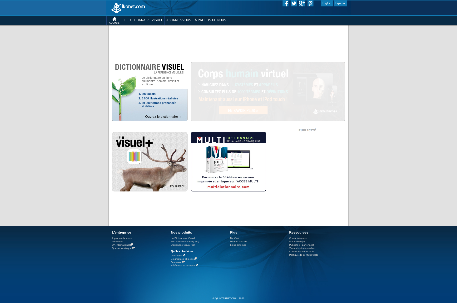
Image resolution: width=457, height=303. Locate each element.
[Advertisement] (228, 38)
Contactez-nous (298, 238)
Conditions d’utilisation (301, 251)
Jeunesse (176, 262)
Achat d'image (297, 241)
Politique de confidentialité (303, 255)
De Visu (234, 238)
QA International (121, 245)
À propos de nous (122, 238)
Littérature (176, 255)
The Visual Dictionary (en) (185, 241)
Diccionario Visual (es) (183, 245)
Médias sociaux (238, 241)
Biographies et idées (182, 259)
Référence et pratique (183, 265)
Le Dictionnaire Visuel (183, 238)
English (327, 3)
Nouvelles (117, 241)
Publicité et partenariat (301, 245)
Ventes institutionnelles (301, 248)
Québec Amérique (122, 248)
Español (340, 3)
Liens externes (238, 245)
